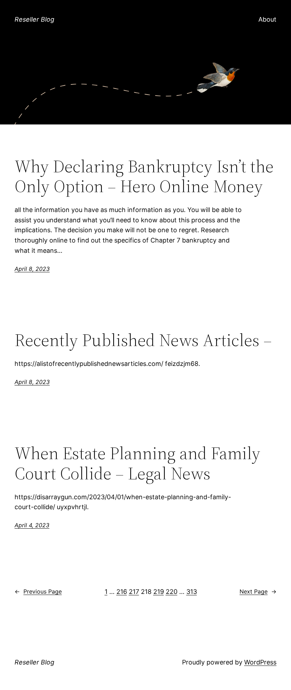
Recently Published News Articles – (143, 340)
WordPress (260, 662)
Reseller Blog (34, 19)
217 (134, 591)
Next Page (258, 591)
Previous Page (38, 591)
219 (158, 591)
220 (171, 591)
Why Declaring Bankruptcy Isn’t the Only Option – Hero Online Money (144, 176)
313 (191, 591)
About (267, 19)
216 (121, 591)
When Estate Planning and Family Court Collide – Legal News (137, 463)
